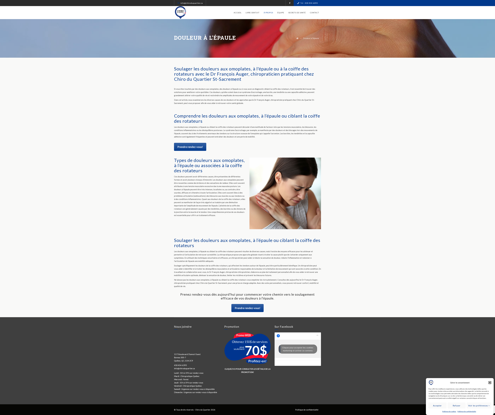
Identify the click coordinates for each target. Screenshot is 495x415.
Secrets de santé (297, 13)
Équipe (280, 13)
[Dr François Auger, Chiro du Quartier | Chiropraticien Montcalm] (180, 12)
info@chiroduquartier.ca (192, 3)
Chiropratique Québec (189, 376)
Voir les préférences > (479, 405)
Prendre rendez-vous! (190, 146)
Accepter (437, 405)
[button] (490, 382)
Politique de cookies (449, 411)
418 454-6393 (311, 3)
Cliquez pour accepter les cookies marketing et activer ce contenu (297, 349)
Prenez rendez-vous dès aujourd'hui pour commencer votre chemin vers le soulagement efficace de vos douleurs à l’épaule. (247, 296)
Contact (314, 13)
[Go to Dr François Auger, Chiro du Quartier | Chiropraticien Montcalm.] (297, 38)
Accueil (237, 13)
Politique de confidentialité (466, 411)
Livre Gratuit (252, 13)
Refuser (456, 405)
